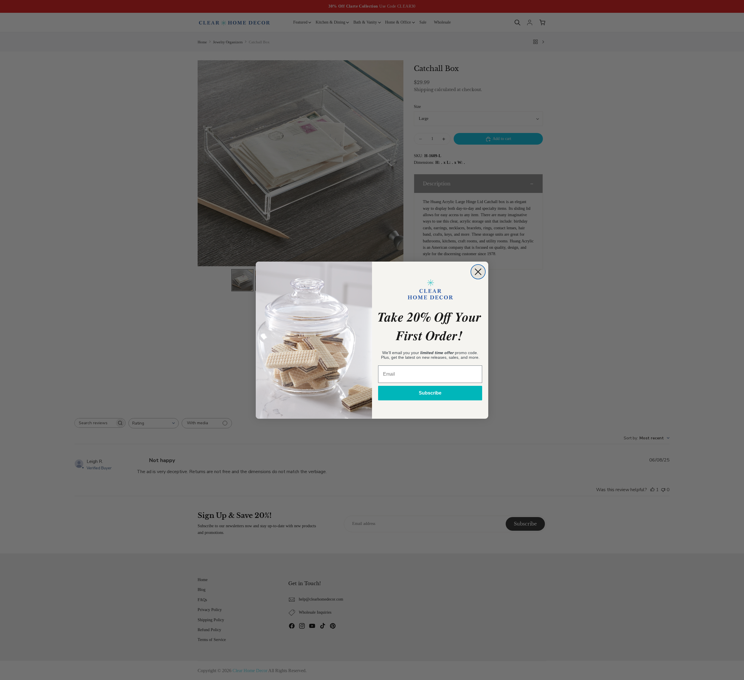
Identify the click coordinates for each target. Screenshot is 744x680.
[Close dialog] (478, 271)
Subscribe (430, 392)
